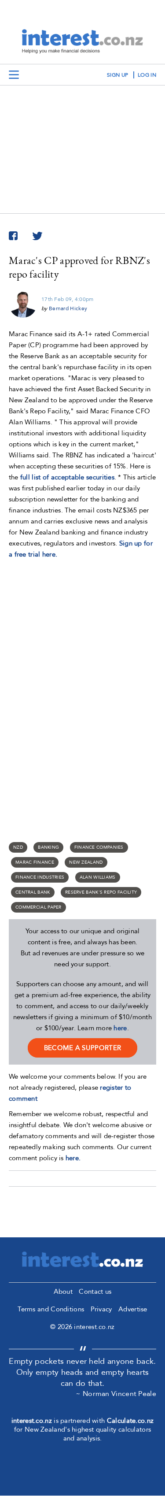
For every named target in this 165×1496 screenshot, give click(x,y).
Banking (48, 847)
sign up (117, 74)
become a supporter (82, 1047)
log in (147, 74)
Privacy (101, 1309)
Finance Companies (99, 847)
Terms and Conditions (51, 1309)
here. (73, 1158)
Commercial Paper (38, 907)
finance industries (39, 877)
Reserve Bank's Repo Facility (101, 892)
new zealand (86, 862)
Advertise (132, 1309)
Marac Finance (34, 862)
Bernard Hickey (68, 308)
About (63, 1291)
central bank (32, 892)
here (120, 1028)
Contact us (95, 1291)
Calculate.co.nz (130, 1420)
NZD (18, 847)
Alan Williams (98, 877)
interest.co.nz (31, 1420)
